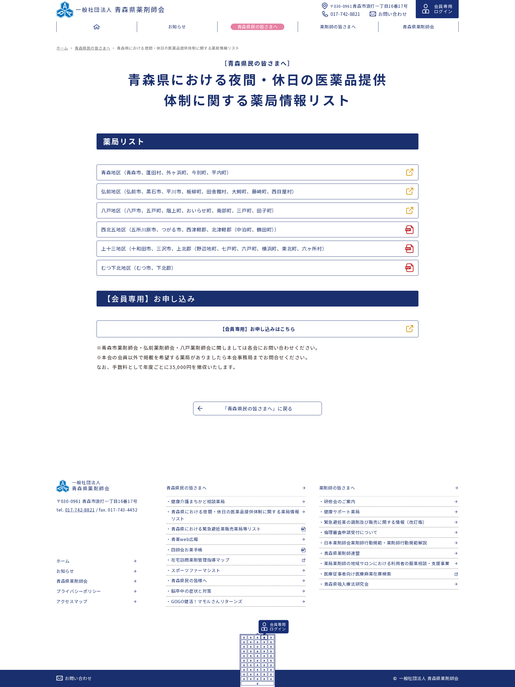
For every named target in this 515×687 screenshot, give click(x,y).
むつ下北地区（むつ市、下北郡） (138, 267)
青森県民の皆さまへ (92, 48)
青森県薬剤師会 (120, 9)
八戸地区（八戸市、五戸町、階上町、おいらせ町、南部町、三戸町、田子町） (189, 210)
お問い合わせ (392, 14)
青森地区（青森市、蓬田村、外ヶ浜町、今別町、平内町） (166, 172)
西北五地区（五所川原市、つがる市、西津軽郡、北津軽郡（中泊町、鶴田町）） (190, 229)
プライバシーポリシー (78, 591)
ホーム (62, 48)
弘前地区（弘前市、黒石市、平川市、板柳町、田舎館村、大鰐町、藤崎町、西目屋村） (199, 191)
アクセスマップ (71, 601)
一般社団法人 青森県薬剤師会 (429, 678)
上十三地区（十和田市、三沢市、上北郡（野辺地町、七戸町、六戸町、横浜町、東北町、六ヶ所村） (214, 248)
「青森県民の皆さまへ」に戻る (257, 408)
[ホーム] (96, 28)
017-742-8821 (345, 14)
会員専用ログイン (443, 8)
